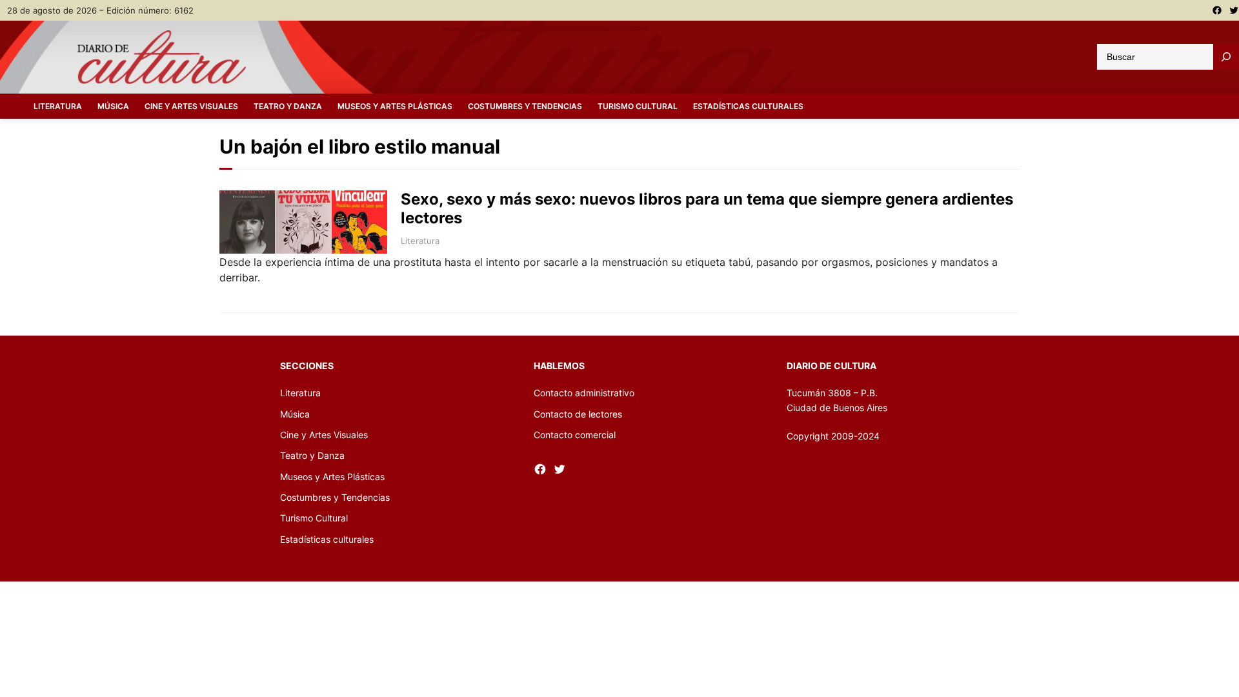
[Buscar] (1226, 57)
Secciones (307, 365)
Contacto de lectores (578, 414)
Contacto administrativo (584, 392)
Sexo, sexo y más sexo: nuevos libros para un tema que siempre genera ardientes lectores (707, 208)
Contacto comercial (575, 434)
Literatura (420, 241)
